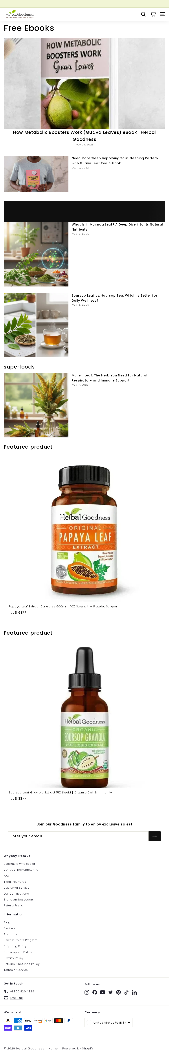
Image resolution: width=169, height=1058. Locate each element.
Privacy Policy (14, 958)
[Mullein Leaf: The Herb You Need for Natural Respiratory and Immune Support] (36, 405)
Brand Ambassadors (19, 899)
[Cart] (153, 14)
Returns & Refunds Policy (22, 964)
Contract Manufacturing (21, 870)
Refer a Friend (13, 905)
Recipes (9, 928)
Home (53, 1048)
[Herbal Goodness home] (19, 14)
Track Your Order (15, 882)
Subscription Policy (18, 952)
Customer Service (16, 888)
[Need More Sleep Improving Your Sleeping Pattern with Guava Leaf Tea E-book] (36, 174)
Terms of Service (16, 970)
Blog (7, 922)
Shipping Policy (15, 946)
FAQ (6, 875)
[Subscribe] (155, 836)
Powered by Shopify (78, 1048)
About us (10, 934)
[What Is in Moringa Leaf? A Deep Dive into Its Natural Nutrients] (36, 254)
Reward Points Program (21, 940)
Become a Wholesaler (19, 864)
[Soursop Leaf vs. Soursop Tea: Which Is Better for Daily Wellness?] (36, 325)
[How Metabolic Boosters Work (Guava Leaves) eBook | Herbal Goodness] (84, 83)
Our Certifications (16, 893)
